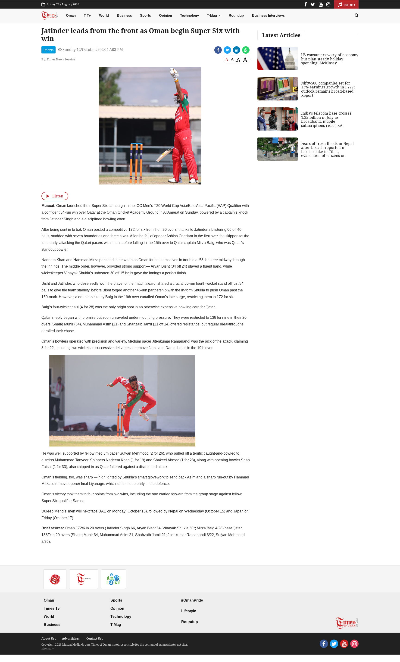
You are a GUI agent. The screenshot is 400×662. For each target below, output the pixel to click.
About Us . (48, 638)
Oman (71, 15)
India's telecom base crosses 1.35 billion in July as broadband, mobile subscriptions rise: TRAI (326, 119)
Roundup (236, 15)
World (104, 15)
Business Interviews (268, 15)
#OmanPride (192, 600)
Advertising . (71, 638)
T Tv (87, 15)
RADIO (349, 4)
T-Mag (212, 15)
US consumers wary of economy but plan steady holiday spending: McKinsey (329, 59)
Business (124, 15)
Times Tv (52, 608)
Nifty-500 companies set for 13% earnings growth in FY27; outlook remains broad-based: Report (328, 89)
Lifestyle (188, 611)
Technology (189, 15)
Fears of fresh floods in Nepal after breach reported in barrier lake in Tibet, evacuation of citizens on (327, 149)
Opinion (165, 15)
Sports (145, 15)
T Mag (115, 625)
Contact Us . (94, 638)
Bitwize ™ (47, 649)
